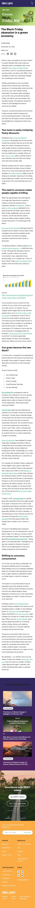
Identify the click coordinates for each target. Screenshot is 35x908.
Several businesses (8, 440)
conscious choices (15, 611)
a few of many (9, 156)
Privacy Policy (13, 898)
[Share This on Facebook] (8, 54)
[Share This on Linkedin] (11, 54)
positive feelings (16, 173)
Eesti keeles (6, 848)
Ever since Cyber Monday (10, 228)
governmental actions (21, 604)
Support (20, 851)
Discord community (8, 886)
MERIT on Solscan (24, 844)
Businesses (6, 878)
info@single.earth (23, 880)
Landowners (6, 875)
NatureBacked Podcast (22, 860)
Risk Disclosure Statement (25, 898)
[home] (7, 3)
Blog (19, 855)
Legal (4, 851)
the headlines (19, 205)
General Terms (5, 898)
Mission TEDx (6, 855)
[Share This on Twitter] (15, 54)
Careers (5, 882)
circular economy (23, 614)
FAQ (19, 848)
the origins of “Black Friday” (18, 68)
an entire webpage (12, 208)
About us (5, 844)
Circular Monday (22, 619)
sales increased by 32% (23, 261)
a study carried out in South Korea (20, 333)
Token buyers (7, 871)
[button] (32, 3)
